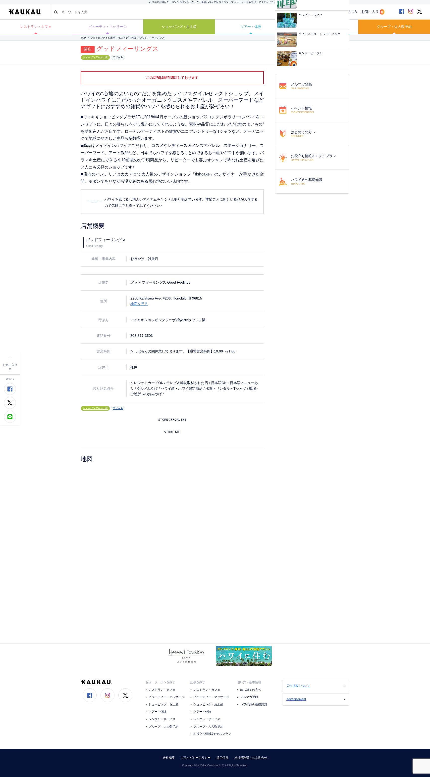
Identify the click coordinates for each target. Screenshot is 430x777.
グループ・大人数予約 (394, 27)
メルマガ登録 (249, 697)
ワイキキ (118, 57)
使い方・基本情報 (249, 682)
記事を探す (197, 682)
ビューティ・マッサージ (107, 27)
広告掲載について (298, 686)
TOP (83, 37)
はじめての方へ (250, 689)
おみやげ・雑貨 (127, 37)
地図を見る (139, 304)
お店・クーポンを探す (160, 682)
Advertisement (296, 699)
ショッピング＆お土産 (102, 37)
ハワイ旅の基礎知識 (253, 704)
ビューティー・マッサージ (166, 697)
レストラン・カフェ (36, 27)
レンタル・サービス (162, 719)
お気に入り (372, 12)
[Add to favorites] (10, 358)
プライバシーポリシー (196, 757)
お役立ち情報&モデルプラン (212, 733)
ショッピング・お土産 (179, 27)
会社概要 (169, 757)
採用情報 (222, 757)
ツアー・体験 (250, 27)
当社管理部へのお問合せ (250, 757)
